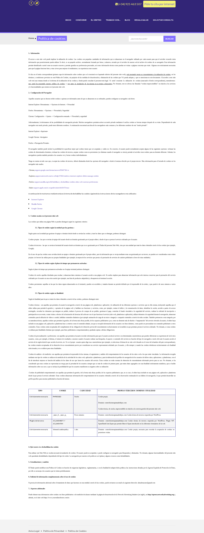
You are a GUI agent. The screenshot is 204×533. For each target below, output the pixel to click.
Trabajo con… (113, 20)
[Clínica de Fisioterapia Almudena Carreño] (44, 19)
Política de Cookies (77, 531)
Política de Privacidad (53, 531)
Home (31, 38)
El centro (96, 20)
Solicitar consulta (163, 20)
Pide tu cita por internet (159, 4)
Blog (127, 20)
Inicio (68, 20)
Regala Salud (141, 20)
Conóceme (81, 20)
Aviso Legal (33, 531)
